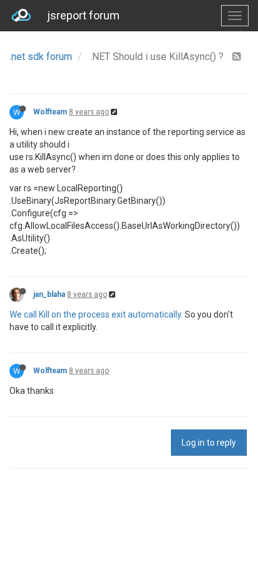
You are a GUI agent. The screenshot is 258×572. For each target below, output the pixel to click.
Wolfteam (50, 112)
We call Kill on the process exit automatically (95, 314)
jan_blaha (49, 294)
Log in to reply (209, 443)
